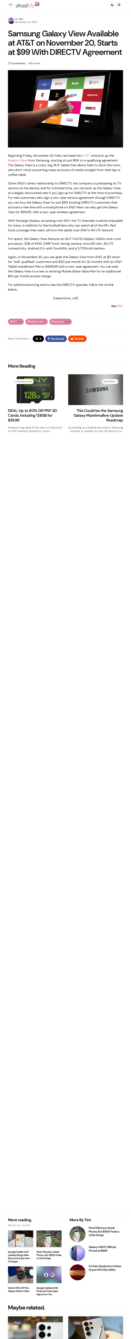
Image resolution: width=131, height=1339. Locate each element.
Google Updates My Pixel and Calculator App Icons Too (47, 1291)
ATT (17, 321)
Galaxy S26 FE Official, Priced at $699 (102, 1248)
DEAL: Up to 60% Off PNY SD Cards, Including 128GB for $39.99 (32, 415)
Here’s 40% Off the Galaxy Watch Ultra (18, 1289)
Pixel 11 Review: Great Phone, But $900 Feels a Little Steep (48, 1255)
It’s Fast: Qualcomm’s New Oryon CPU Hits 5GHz (105, 1268)
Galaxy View (17, 160)
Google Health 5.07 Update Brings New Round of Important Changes (19, 1256)
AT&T (86, 156)
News (17, 1323)
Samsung (61, 321)
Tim (21, 19)
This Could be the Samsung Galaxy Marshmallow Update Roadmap (98, 415)
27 (16, 63)
